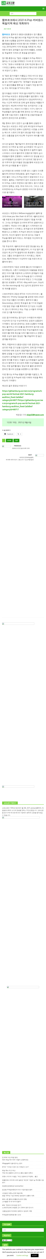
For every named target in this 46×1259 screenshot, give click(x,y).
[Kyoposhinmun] (23, 5)
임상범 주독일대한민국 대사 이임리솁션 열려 (17, 1190)
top (16, 440)
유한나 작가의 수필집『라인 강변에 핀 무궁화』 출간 (20, 1176)
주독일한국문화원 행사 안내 (11, 1215)
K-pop (9, 440)
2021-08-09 (7, 29)
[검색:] (23, 13)
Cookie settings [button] (22, 1255)
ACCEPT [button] (34, 1255)
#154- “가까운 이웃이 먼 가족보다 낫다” (15, 1167)
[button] (11, 202)
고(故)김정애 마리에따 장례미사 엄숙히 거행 (17, 1211)
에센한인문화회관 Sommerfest (12, 1186)
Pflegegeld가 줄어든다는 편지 (12, 1163)
